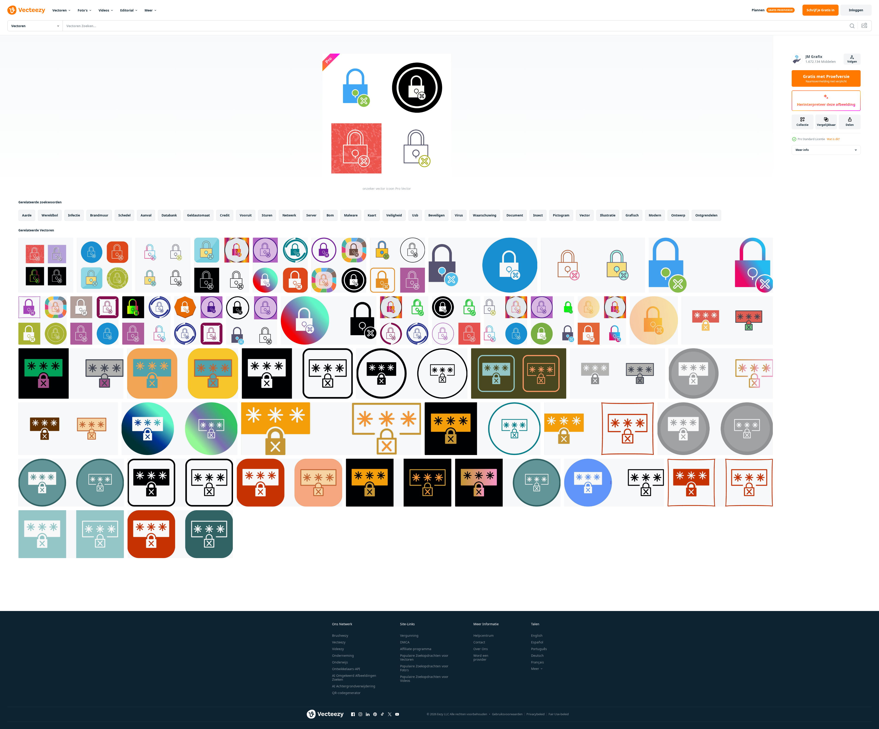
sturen (267, 215)
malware (351, 215)
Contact (479, 642)
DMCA (405, 642)
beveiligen (436, 215)
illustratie (607, 215)
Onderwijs (340, 662)
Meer (149, 10)
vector (585, 215)
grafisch (632, 215)
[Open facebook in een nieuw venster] (353, 714)
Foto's (83, 10)
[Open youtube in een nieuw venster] (397, 714)
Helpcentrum (483, 635)
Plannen (758, 10)
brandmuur (99, 215)
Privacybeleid (535, 714)
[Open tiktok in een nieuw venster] (382, 714)
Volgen (852, 61)
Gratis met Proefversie (826, 78)
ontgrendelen (706, 215)
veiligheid (394, 215)
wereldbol (50, 215)
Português (539, 649)
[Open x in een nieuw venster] (390, 714)
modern (655, 215)
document (514, 215)
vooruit (246, 215)
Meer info (802, 150)
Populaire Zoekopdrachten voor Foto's (424, 668)
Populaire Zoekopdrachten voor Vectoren (424, 657)
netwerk (289, 215)
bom (330, 215)
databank (169, 215)
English (537, 635)
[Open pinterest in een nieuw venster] (375, 714)
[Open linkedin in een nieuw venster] (368, 714)
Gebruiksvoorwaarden (507, 714)
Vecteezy (338, 642)
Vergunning (409, 635)
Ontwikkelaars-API (346, 669)
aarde (26, 215)
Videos (104, 10)
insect (538, 215)
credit (225, 215)
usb (415, 215)
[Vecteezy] (26, 10)
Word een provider (480, 657)
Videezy (338, 649)
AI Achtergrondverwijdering (353, 686)
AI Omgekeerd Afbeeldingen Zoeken (354, 677)
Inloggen (856, 10)
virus (459, 215)
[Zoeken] (852, 26)
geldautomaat (198, 215)
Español (537, 642)
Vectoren (59, 10)
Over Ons (480, 649)
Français (537, 662)
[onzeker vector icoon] (45, 265)
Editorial (127, 10)
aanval (146, 215)
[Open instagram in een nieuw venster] (360, 714)
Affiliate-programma (415, 649)
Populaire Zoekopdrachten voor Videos (424, 678)
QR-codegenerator (346, 693)
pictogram (561, 215)
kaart (372, 215)
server (311, 215)
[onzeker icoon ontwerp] (221, 265)
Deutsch (537, 655)
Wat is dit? (833, 139)
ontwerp (678, 215)
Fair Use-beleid (559, 714)
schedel (124, 215)
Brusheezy (340, 635)
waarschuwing (484, 215)
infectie (74, 215)
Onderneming (343, 655)
